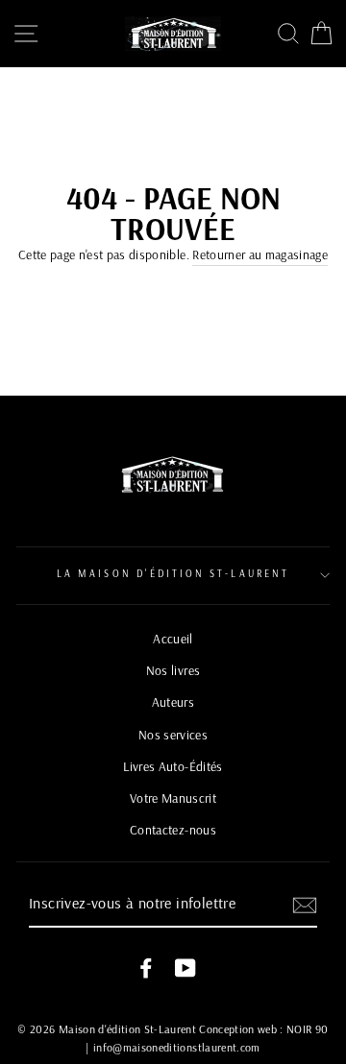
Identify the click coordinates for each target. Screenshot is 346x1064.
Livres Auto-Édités (172, 766)
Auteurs (173, 701)
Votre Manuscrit (173, 797)
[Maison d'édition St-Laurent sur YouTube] (185, 967)
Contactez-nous (173, 829)
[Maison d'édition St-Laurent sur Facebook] (146, 967)
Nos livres (173, 670)
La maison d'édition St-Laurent (173, 574)
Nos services (173, 734)
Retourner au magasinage (260, 254)
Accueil (172, 638)
